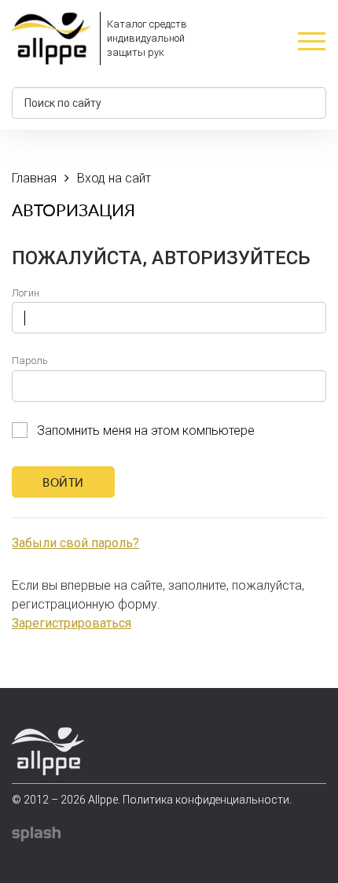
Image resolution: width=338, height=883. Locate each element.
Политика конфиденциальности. (207, 799)
